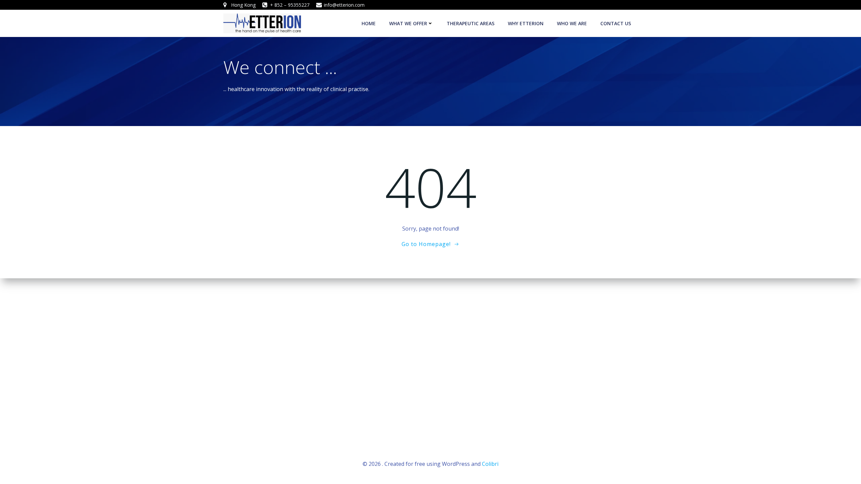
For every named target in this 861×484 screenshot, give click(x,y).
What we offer (408, 23)
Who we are (572, 23)
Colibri (490, 464)
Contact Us (615, 23)
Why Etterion (526, 23)
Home (369, 23)
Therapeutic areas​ (470, 23)
